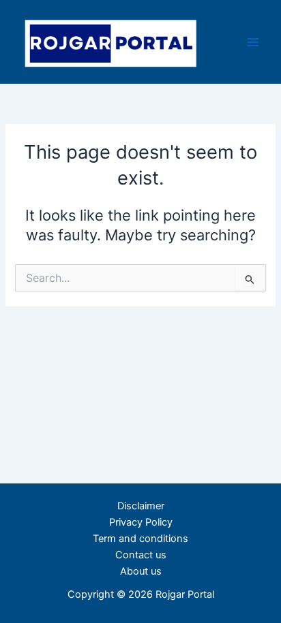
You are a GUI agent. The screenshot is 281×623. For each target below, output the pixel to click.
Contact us (140, 555)
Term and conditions (140, 538)
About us (141, 571)
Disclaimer (140, 506)
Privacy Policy (141, 522)
